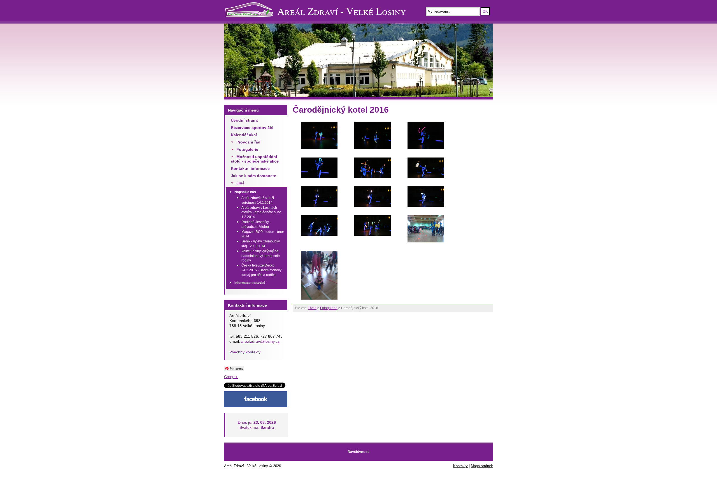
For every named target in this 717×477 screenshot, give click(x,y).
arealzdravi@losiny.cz (260, 341)
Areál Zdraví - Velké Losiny (341, 11)
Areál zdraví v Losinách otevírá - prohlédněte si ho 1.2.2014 (261, 212)
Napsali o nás (245, 192)
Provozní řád (248, 142)
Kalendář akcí (244, 135)
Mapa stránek (482, 466)
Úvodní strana (244, 120)
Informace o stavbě (249, 283)
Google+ (231, 377)
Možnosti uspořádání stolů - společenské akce (255, 158)
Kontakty (460, 466)
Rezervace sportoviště (252, 127)
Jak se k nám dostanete (253, 175)
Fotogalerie (247, 149)
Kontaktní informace (250, 168)
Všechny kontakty (244, 352)
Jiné (240, 183)
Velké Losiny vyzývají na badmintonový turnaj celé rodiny (260, 256)
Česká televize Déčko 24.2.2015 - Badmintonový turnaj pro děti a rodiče (261, 270)
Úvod (312, 308)
